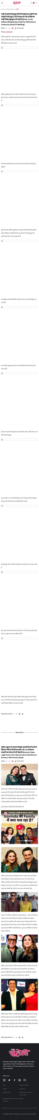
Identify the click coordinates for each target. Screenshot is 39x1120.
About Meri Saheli (24, 1085)
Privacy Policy (6, 1092)
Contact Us (22, 1089)
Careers (5, 1089)
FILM (17, 9)
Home (4, 1085)
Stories (21, 1098)
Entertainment (10, 9)
